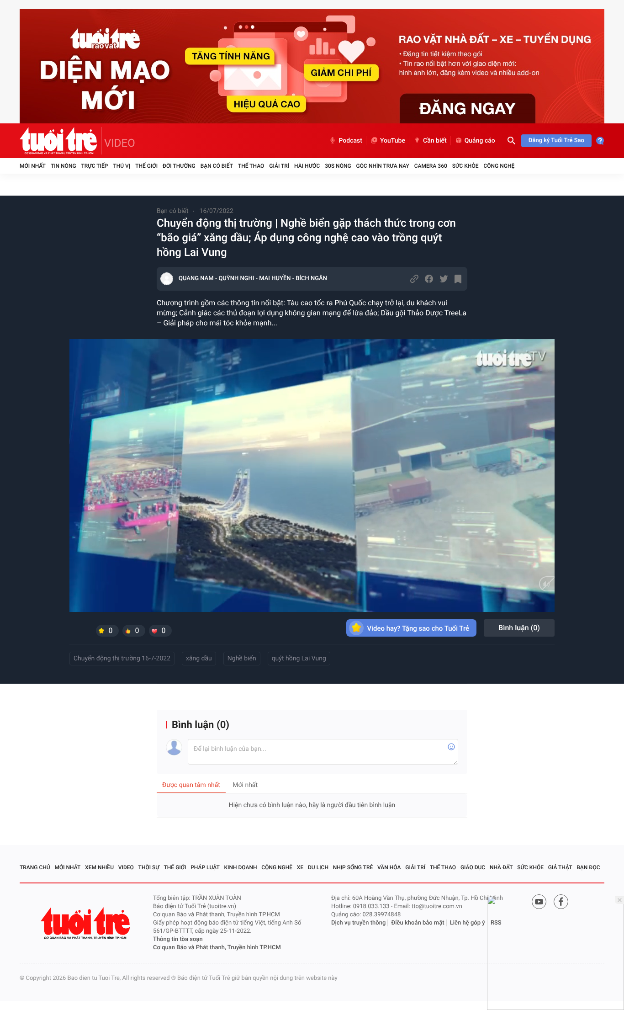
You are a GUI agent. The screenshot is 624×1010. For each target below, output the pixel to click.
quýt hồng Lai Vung (299, 658)
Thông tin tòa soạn (178, 939)
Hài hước (307, 166)
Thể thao (251, 166)
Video (126, 867)
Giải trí (279, 166)
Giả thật (560, 867)
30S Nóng (338, 166)
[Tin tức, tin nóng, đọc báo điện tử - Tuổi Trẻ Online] (60, 140)
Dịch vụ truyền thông (358, 923)
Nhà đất (501, 867)
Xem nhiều (99, 867)
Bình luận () (519, 627)
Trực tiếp (94, 166)
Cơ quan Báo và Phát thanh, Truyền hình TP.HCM (217, 947)
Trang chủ (35, 867)
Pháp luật (205, 867)
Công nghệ (498, 166)
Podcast (350, 140)
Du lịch (318, 867)
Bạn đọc (588, 867)
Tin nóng (63, 166)
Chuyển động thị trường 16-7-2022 (122, 658)
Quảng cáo (480, 140)
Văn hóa (389, 867)
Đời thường (179, 166)
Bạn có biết (217, 166)
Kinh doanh (240, 867)
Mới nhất (33, 166)
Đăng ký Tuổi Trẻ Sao (556, 140)
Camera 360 (430, 166)
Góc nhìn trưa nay (382, 166)
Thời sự (148, 867)
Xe (300, 867)
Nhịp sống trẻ (353, 867)
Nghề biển (241, 658)
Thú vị (121, 166)
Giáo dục (472, 867)
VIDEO (119, 143)
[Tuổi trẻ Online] (86, 923)
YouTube (392, 140)
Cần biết (435, 140)
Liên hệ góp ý (467, 923)
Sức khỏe (465, 166)
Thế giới (146, 166)
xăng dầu (199, 658)
